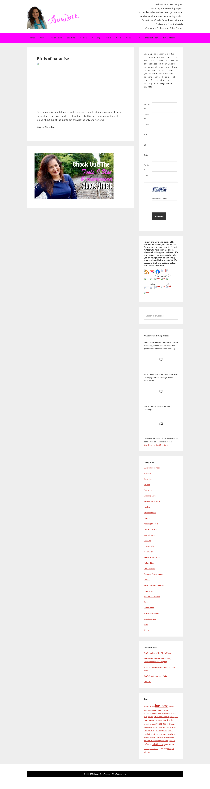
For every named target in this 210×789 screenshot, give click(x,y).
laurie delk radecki (165, 727)
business (161, 705)
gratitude (168, 720)
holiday (150, 727)
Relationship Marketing (154, 585)
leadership (152, 731)
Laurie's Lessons (150, 529)
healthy (146, 727)
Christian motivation (164, 714)
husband (155, 727)
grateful (161, 720)
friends (157, 720)
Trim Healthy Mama (152, 613)
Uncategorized (150, 619)
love (171, 731)
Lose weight (149, 546)
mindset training (158, 734)
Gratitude (148, 490)
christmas (173, 714)
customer (158, 716)
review (146, 749)
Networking (149, 563)
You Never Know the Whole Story (157, 653)
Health (147, 507)
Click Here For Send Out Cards (156, 445)
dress (176, 717)
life (169, 730)
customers (165, 717)
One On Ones (149, 568)
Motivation (148, 551)
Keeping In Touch (151, 524)
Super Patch (149, 607)
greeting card (149, 724)
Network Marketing (152, 557)
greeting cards (162, 723)
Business (147, 473)
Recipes (147, 579)
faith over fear (149, 720)
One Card (147, 681)
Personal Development (153, 574)
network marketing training (165, 738)
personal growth (168, 740)
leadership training (161, 731)
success (162, 748)
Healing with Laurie (152, 501)
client (145, 717)
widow (147, 752)
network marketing (150, 738)
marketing (148, 734)
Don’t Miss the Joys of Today (156, 676)
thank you (170, 749)
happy (172, 724)
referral (148, 744)
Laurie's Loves (149, 535)
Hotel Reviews (150, 512)
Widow (146, 630)
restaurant (170, 744)
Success (147, 602)
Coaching (148, 479)
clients (150, 717)
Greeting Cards (150, 496)
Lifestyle (147, 540)
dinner (172, 717)
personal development (152, 741)
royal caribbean (153, 749)
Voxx (146, 624)
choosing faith (156, 710)
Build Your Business (152, 468)
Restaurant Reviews (152, 596)
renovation (148, 591)
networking (169, 734)
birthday (146, 706)
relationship (158, 744)
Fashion (147, 484)
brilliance (152, 706)
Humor (147, 518)
